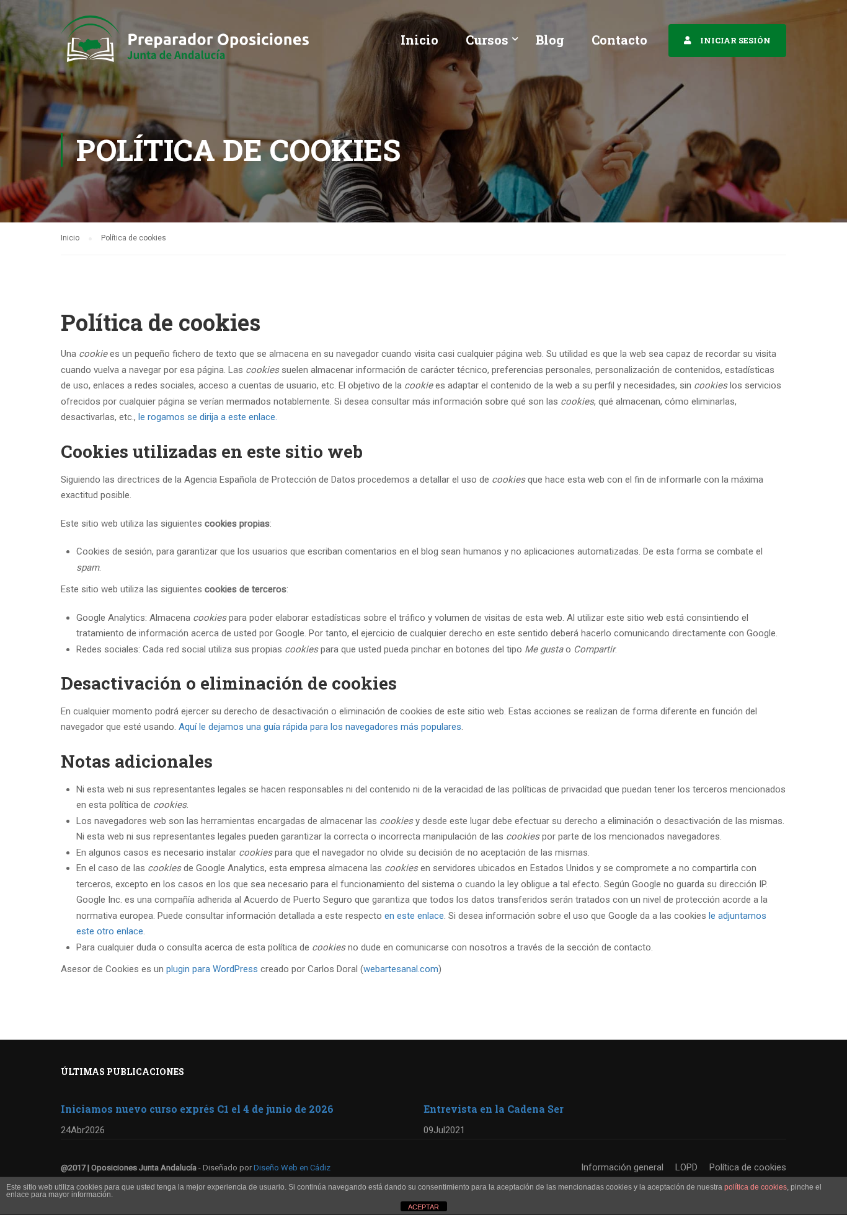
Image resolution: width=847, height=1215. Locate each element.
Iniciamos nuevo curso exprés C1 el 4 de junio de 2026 (197, 1108)
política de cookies (755, 1187)
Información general (622, 1167)
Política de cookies (747, 1167)
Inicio (419, 40)
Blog (550, 40)
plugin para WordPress (212, 969)
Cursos (487, 40)
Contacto (619, 40)
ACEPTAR (423, 1207)
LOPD (686, 1167)
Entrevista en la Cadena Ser (493, 1108)
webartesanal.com (400, 969)
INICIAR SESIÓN (735, 40)
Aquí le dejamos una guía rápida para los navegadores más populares (320, 726)
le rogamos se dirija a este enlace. (207, 417)
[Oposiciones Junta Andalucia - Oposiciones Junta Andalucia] (185, 44)
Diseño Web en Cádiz (292, 1167)
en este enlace (414, 915)
